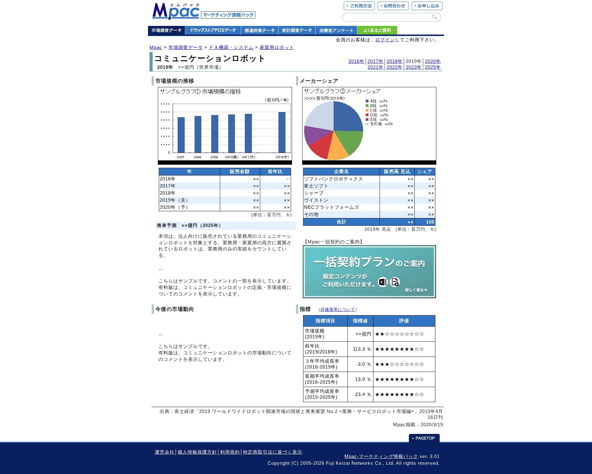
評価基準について (338, 309)
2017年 (376, 61)
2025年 (433, 67)
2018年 (395, 61)
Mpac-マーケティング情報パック (381, 456)
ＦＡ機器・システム (231, 47)
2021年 (376, 67)
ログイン (385, 39)
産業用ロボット (277, 47)
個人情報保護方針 (197, 452)
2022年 (395, 67)
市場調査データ (185, 47)
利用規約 (230, 452)
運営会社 (165, 452)
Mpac (156, 47)
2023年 (414, 67)
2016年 (356, 61)
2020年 (433, 61)
